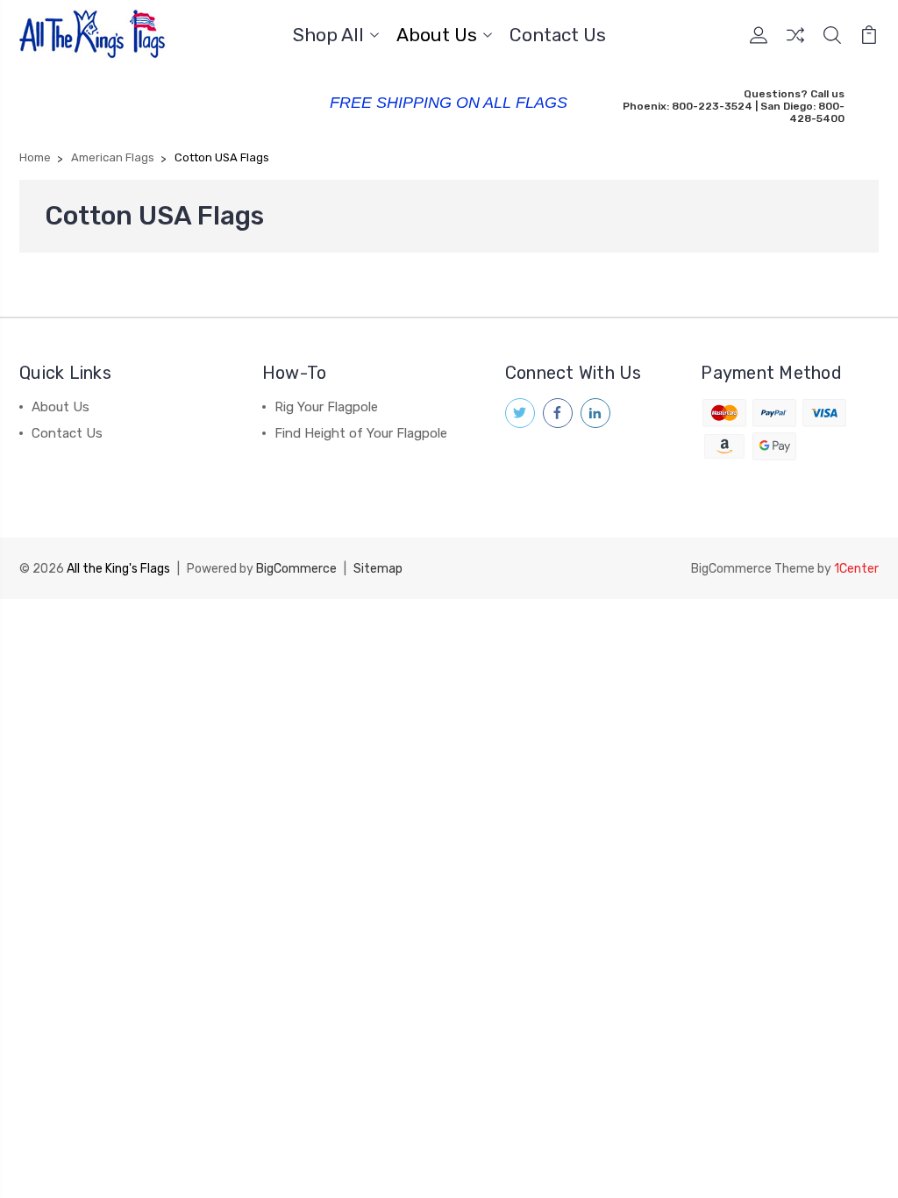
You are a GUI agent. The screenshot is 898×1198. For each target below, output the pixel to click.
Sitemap (378, 568)
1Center (856, 568)
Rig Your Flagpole (326, 407)
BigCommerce (296, 568)
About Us (436, 35)
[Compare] (795, 45)
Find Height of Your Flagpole (360, 433)
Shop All (328, 35)
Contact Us (558, 35)
